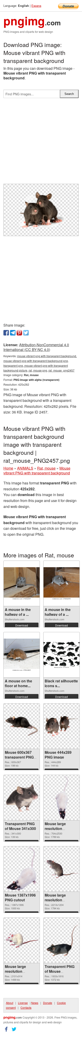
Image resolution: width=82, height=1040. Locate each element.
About (9, 1003)
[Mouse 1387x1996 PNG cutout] (21, 869)
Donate (47, 1003)
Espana (36, 5)
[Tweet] (26, 332)
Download (21, 625)
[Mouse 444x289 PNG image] (61, 726)
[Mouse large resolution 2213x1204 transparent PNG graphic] (61, 869)
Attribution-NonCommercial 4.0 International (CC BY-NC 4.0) (36, 347)
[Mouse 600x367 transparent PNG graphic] (21, 726)
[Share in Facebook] (6, 332)
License (23, 1003)
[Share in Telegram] (12, 332)
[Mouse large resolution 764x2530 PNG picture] (61, 797)
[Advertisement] (41, 143)
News (34, 1003)
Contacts (25, 1007)
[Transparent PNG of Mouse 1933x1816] (61, 940)
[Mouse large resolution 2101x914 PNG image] (21, 940)
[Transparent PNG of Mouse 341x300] (21, 798)
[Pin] (19, 332)
